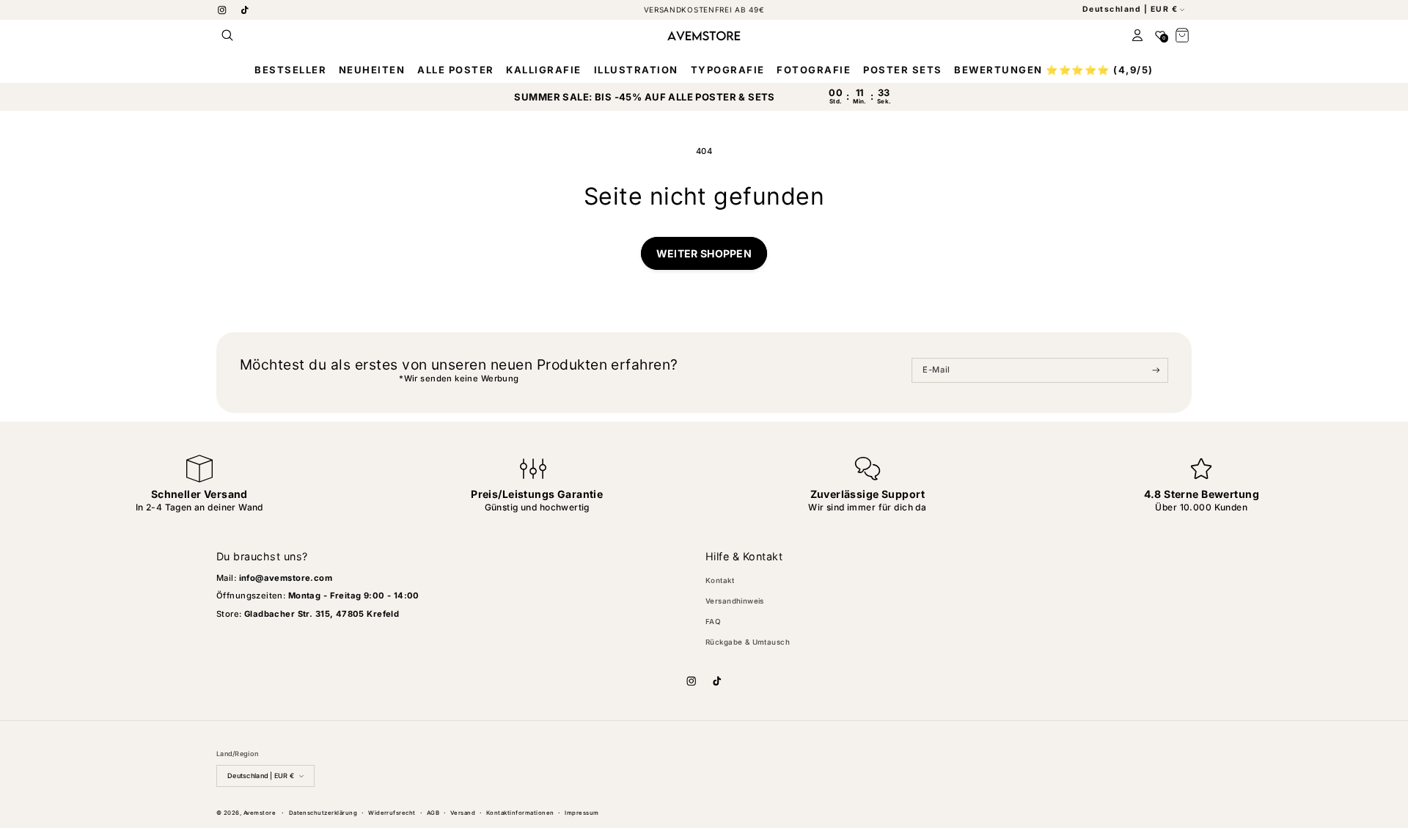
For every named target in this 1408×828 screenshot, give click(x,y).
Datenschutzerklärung (323, 813)
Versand (462, 813)
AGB (433, 813)
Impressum (581, 813)
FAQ (713, 622)
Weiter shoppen (704, 253)
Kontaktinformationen (520, 813)
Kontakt (719, 580)
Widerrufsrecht (392, 813)
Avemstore (259, 813)
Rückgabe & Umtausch (747, 642)
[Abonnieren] (1156, 370)
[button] (227, 35)
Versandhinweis (734, 601)
